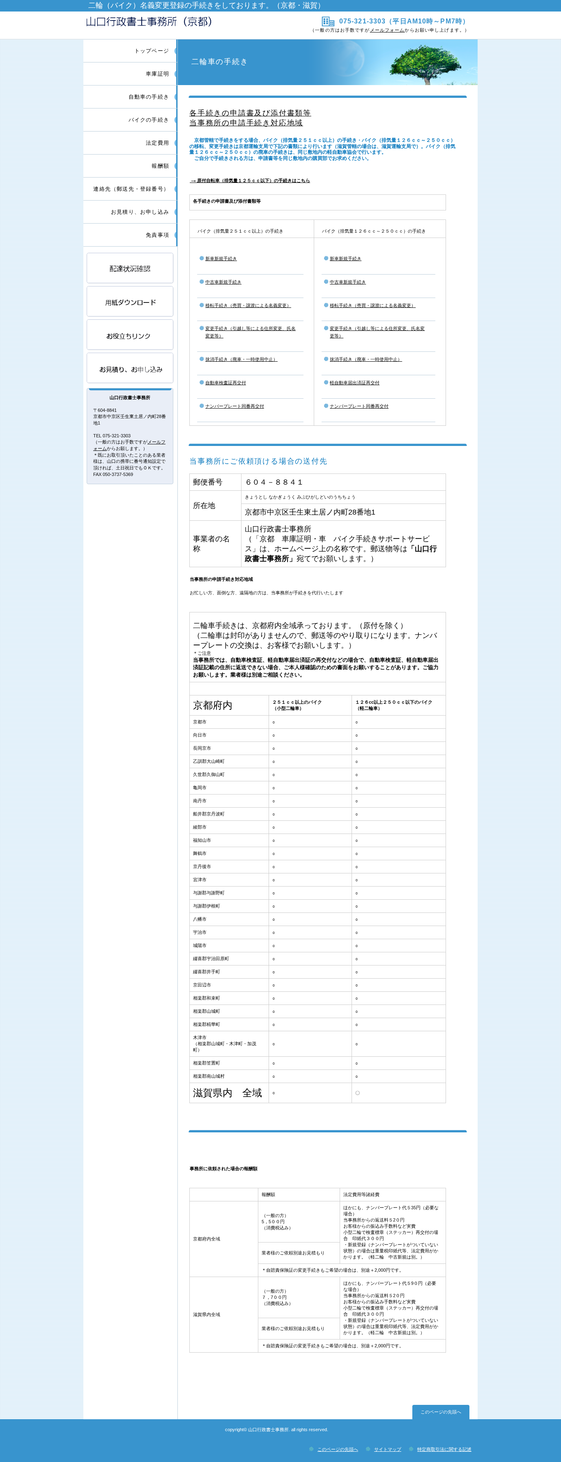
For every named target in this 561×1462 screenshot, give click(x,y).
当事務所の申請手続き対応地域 (246, 123)
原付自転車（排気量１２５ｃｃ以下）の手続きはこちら (250, 180)
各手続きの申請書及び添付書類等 (250, 113)
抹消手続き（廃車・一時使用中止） (241, 359)
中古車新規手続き (223, 281)
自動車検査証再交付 (225, 382)
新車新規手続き (221, 258)
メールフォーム (387, 30)
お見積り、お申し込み (131, 368)
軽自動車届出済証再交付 (354, 382)
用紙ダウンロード (131, 302)
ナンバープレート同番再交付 (234, 406)
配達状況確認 (131, 268)
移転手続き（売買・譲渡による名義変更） (248, 305)
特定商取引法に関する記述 (444, 1449)
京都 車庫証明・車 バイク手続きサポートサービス (180, 25)
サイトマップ (387, 1449)
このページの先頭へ (441, 1411)
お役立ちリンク (131, 335)
